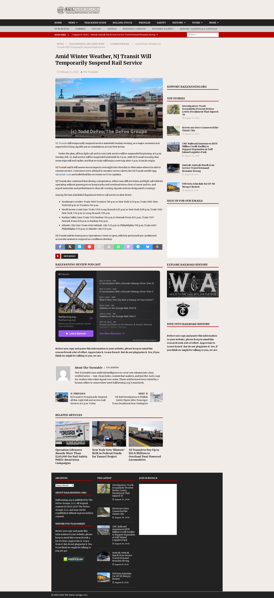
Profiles (144, 22)
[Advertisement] (193, 61)
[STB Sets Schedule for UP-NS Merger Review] (173, 187)
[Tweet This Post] (70, 247)
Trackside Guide (95, 22)
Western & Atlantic (162, 29)
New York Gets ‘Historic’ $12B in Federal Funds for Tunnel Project (108, 453)
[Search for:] (203, 34)
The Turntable (90, 72)
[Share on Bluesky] (148, 247)
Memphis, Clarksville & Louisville (198, 29)
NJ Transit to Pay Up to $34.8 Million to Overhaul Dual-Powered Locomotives (145, 454)
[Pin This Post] (89, 247)
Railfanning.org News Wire (86, 44)
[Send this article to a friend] (99, 247)
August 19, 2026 (192, 174)
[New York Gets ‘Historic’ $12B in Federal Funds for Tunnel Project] (109, 434)
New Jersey (70, 256)
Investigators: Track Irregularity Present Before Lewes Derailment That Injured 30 (200, 110)
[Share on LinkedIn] (80, 247)
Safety (161, 22)
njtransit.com (63, 174)
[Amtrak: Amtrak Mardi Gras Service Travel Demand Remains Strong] (173, 168)
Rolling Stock (122, 22)
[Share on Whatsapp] (118, 247)
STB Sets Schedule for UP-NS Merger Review (198, 185)
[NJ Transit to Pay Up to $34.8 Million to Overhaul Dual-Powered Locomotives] (146, 434)
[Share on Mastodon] (128, 247)
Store (196, 22)
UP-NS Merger (62, 29)
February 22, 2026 (69, 72)
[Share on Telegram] (138, 247)
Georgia (111, 29)
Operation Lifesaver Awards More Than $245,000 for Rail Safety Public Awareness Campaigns (71, 456)
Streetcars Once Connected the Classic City (120, 511)
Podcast (96, 29)
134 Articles (112, 367)
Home (58, 22)
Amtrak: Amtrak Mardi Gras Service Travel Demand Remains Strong (198, 168)
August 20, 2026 (192, 118)
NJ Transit (61, 143)
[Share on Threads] (157, 247)
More (212, 22)
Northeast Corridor (134, 29)
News (71, 22)
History (177, 22)
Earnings (80, 29)
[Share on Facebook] (60, 247)
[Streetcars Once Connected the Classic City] (173, 131)
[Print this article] (109, 247)
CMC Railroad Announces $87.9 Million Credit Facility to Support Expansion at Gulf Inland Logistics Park (199, 148)
